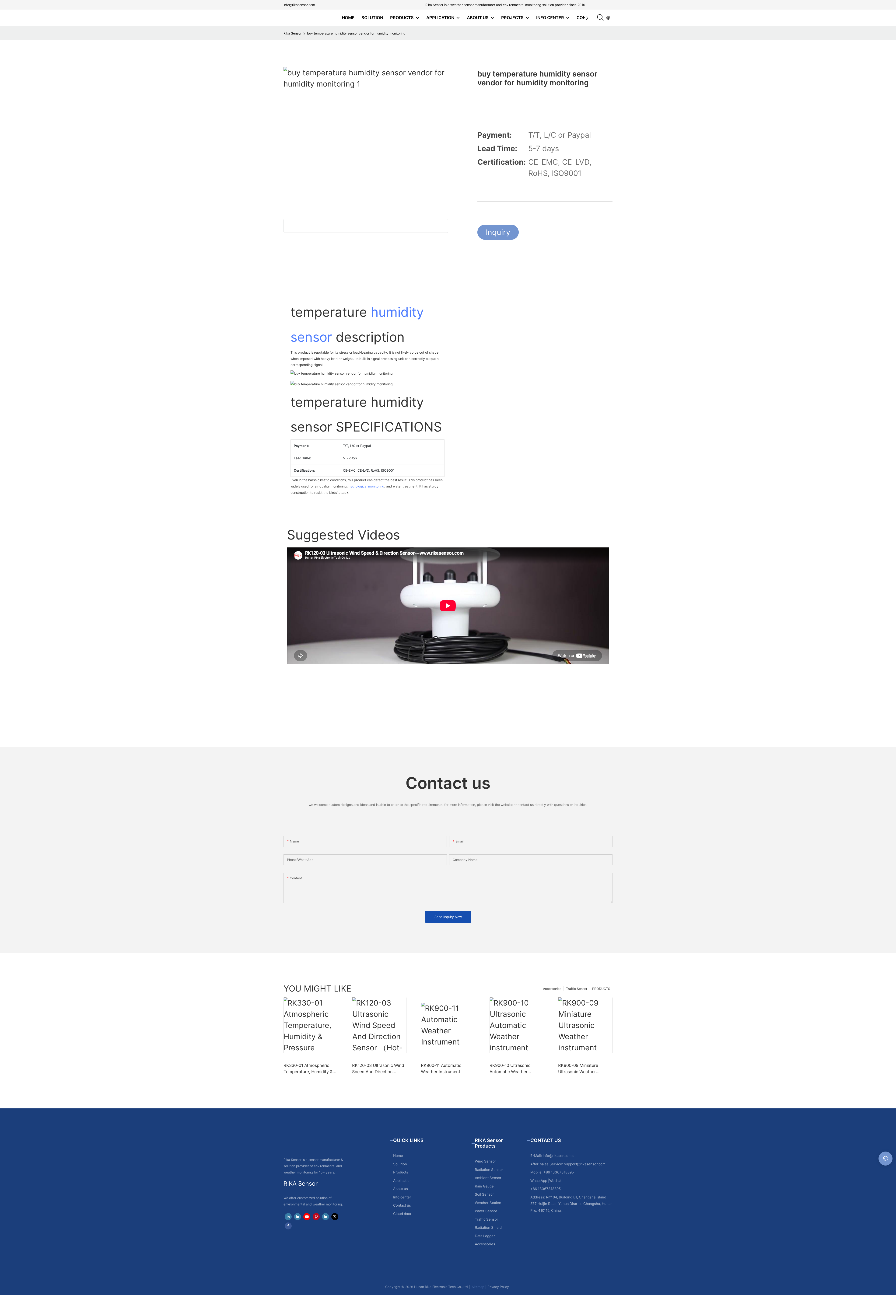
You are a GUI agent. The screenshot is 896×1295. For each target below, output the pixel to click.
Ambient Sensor (488, 1178)
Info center (402, 1197)
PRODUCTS (601, 989)
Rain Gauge (484, 1186)
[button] (587, 18)
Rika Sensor (292, 33)
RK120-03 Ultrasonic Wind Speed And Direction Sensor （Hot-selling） (378, 1069)
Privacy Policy (498, 1287)
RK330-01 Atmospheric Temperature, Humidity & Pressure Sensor (308, 1069)
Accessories (552, 989)
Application (402, 1180)
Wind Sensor (485, 1161)
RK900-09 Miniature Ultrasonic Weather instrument (578, 1069)
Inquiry (498, 232)
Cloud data (402, 1213)
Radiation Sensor (489, 1169)
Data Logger (485, 1236)
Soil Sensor (484, 1194)
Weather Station (488, 1203)
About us (400, 1189)
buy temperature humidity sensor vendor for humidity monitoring (356, 33)
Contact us (402, 1205)
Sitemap (477, 1287)
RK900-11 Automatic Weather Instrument (441, 1068)
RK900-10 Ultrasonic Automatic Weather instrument (510, 1069)
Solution (400, 1164)
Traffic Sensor (576, 989)
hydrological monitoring (366, 486)
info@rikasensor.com (299, 5)
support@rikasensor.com (585, 1164)
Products (400, 1172)
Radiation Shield (488, 1227)
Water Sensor (486, 1211)
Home (398, 1155)
